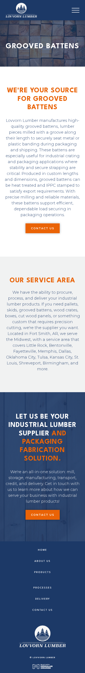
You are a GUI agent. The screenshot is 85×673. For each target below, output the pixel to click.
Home (42, 550)
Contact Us (42, 228)
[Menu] (78, 10)
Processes (42, 588)
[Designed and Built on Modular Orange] (42, 666)
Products (42, 572)
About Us (42, 561)
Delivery (42, 599)
